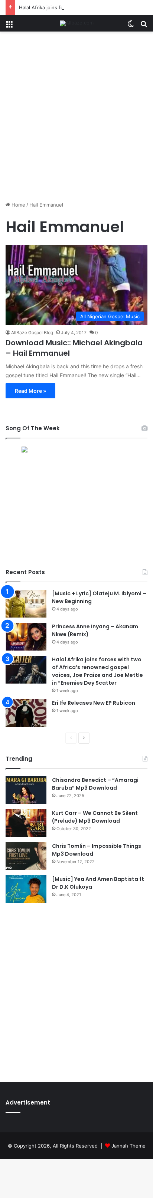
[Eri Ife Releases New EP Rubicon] (26, 713)
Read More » (30, 391)
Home (17, 205)
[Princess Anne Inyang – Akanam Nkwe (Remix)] (26, 637)
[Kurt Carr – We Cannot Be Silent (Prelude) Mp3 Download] (26, 823)
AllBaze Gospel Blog (32, 332)
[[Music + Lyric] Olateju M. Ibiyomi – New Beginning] (26, 604)
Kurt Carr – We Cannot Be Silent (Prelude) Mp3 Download (95, 817)
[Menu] (9, 26)
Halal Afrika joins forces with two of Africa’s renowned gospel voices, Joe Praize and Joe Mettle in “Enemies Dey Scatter (97, 671)
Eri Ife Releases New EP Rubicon (93, 703)
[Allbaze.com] (77, 23)
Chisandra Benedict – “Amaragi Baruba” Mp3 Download (95, 783)
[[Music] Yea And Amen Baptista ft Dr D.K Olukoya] (26, 889)
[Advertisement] (76, 119)
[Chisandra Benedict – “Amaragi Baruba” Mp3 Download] (26, 790)
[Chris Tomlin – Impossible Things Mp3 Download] (26, 856)
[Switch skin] (130, 26)
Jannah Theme (128, 1146)
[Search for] (143, 26)
